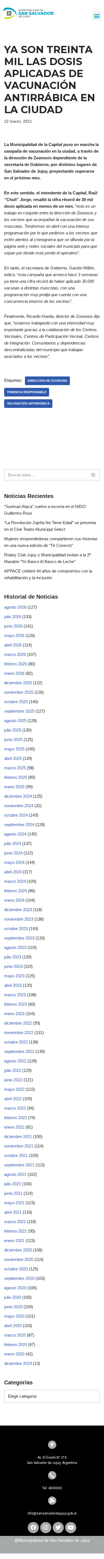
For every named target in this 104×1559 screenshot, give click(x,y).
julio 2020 (12, 1297)
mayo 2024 (14, 862)
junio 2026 (13, 626)
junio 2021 (13, 1193)
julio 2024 (12, 843)
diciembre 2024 (18, 796)
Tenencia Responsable (26, 392)
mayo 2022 (14, 1089)
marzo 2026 (15, 654)
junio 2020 (13, 1306)
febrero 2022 (15, 1117)
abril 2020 (13, 1325)
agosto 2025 (15, 720)
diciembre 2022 (18, 1023)
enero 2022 (14, 1127)
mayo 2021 (14, 1202)
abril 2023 (13, 985)
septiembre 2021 (19, 1165)
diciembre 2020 (18, 1250)
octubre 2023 (16, 928)
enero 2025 (14, 786)
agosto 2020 (15, 1287)
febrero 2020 (15, 1344)
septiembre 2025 (19, 711)
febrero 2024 (15, 890)
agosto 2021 (15, 1174)
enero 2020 (14, 1354)
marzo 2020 (15, 1335)
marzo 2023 (15, 994)
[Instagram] (45, 1527)
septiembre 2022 (19, 1051)
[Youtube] (70, 1527)
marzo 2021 (15, 1221)
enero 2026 (14, 673)
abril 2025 (13, 758)
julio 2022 (12, 1070)
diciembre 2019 (18, 1363)
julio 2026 (12, 616)
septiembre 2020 (19, 1278)
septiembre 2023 (19, 938)
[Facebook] (33, 1527)
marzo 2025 (15, 767)
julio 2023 (12, 957)
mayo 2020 (14, 1316)
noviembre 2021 (18, 1146)
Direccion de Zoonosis (47, 380)
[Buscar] (93, 474)
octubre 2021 (16, 1155)
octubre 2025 (16, 701)
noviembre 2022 (18, 1032)
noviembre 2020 (18, 1259)
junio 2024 (13, 853)
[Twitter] (58, 1527)
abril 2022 (13, 1098)
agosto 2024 (15, 834)
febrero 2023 (15, 1004)
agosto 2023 (15, 947)
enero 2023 (14, 1013)
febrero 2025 (15, 777)
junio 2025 (13, 739)
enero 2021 (14, 1240)
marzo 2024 (15, 881)
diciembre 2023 (18, 909)
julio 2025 (12, 730)
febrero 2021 (15, 1231)
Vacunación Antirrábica (28, 403)
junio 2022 (13, 1079)
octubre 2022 (16, 1042)
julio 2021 (12, 1183)
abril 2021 (13, 1212)
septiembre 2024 (19, 824)
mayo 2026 (14, 635)
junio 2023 (13, 966)
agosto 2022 (15, 1061)
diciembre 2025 (18, 682)
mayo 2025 (14, 749)
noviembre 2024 (18, 805)
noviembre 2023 (18, 919)
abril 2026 (13, 645)
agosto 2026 (15, 607)
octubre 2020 (16, 1268)
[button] (96, 15)
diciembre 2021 (18, 1136)
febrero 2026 (15, 663)
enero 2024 (14, 900)
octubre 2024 (16, 815)
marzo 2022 (15, 1108)
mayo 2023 (14, 975)
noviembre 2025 (18, 692)
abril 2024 (13, 871)
